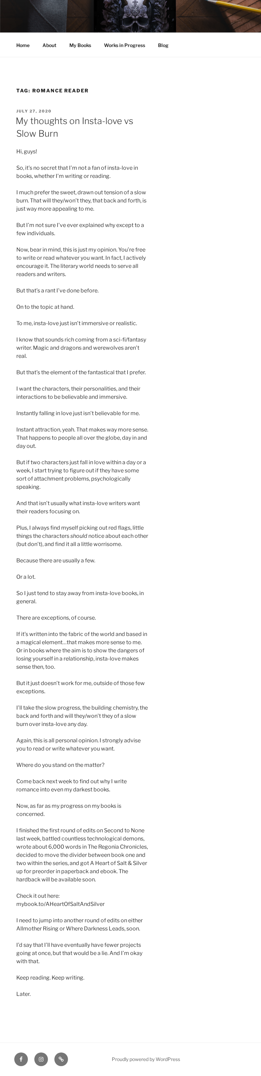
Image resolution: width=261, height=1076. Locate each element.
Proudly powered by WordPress (146, 1059)
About (49, 45)
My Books (80, 45)
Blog (163, 45)
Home (23, 45)
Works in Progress (124, 45)
